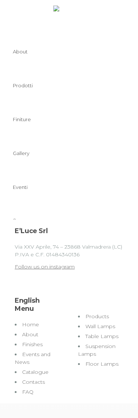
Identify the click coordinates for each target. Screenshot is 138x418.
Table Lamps (101, 336)
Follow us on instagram (45, 266)
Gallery (21, 153)
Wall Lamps (100, 326)
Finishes (32, 344)
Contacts (33, 382)
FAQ (27, 392)
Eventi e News (20, 219)
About (20, 52)
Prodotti (23, 85)
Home (30, 324)
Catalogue (35, 372)
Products (97, 316)
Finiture (22, 119)
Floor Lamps (101, 364)
